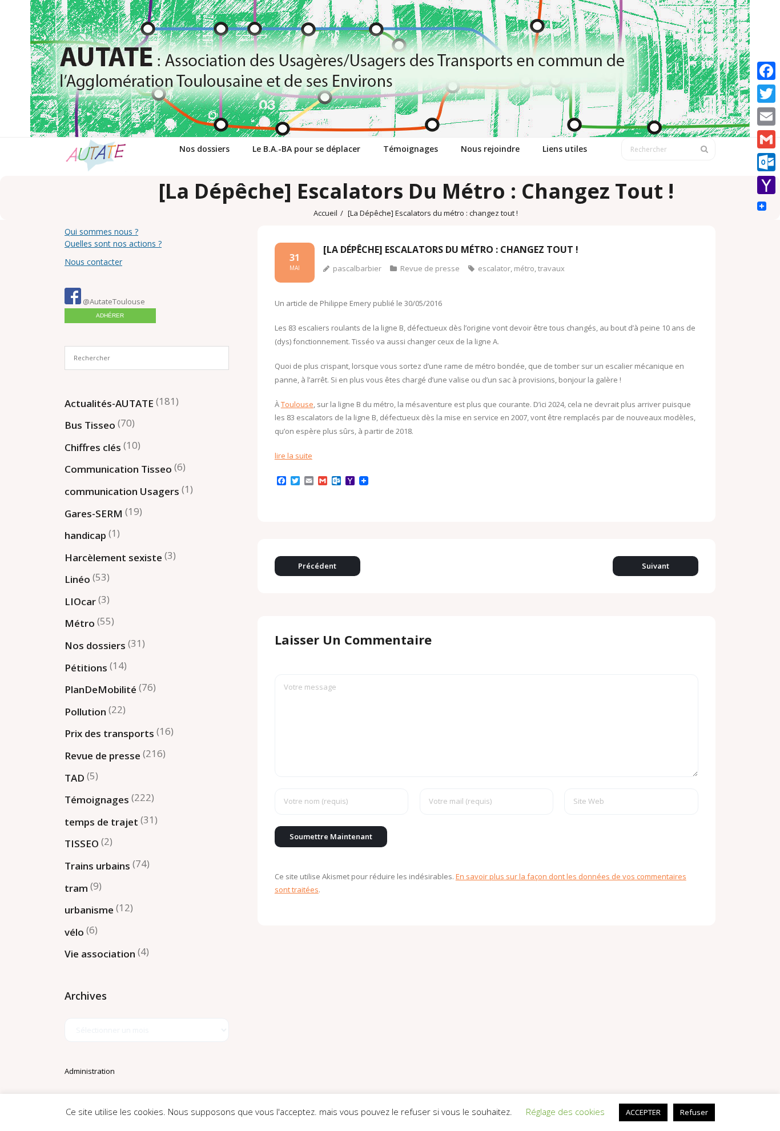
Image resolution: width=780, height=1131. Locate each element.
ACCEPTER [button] (643, 1112)
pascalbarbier (357, 268)
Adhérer (110, 315)
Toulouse (297, 404)
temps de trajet (101, 821)
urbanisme (89, 909)
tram (76, 888)
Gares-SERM (94, 513)
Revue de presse (430, 268)
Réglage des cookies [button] (565, 1111)
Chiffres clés (93, 447)
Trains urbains (97, 865)
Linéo (77, 579)
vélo (74, 932)
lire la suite (293, 455)
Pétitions (86, 667)
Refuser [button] (694, 1112)
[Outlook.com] (766, 162)
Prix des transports (109, 733)
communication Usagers (122, 491)
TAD (75, 777)
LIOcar (80, 601)
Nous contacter (93, 261)
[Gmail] (766, 139)
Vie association (100, 953)
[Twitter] (766, 93)
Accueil (325, 213)
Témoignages (97, 799)
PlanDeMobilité (100, 689)
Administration (90, 1071)
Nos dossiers (95, 645)
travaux (551, 268)
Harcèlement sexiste (113, 557)
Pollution (85, 711)
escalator (494, 268)
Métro (80, 623)
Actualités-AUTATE (109, 403)
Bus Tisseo (90, 425)
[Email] (766, 116)
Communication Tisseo (118, 469)
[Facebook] (766, 70)
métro (524, 268)
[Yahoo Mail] (766, 185)
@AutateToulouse (113, 301)
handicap (85, 535)
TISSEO (82, 843)
